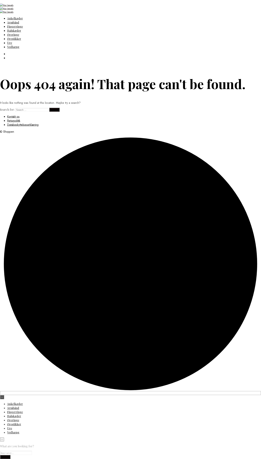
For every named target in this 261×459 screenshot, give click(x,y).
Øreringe (13, 34)
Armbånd (13, 22)
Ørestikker (14, 39)
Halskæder (14, 30)
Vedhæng (13, 47)
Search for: (7, 109)
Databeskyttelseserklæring (23, 125)
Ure (9, 43)
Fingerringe (15, 26)
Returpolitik (13, 121)
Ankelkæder (15, 18)
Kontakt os (13, 117)
